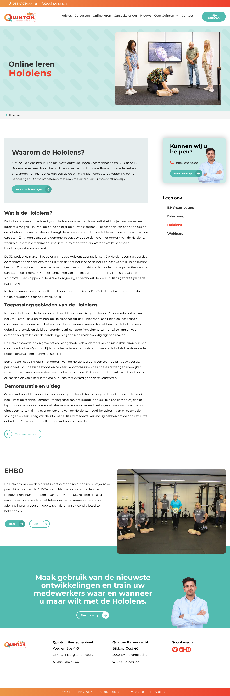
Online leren (102, 15)
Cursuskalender (125, 15)
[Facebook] (188, 649)
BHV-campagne (180, 207)
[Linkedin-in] (182, 649)
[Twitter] (175, 649)
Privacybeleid (137, 691)
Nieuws (145, 15)
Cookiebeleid (109, 691)
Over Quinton (164, 15)
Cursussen (82, 15)
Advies (67, 15)
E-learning (176, 216)
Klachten (161, 691)
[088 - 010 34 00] (172, 162)
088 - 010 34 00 (187, 163)
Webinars (175, 233)
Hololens (174, 225)
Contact (187, 15)
